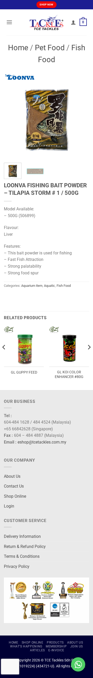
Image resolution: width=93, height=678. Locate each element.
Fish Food (64, 286)
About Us (12, 476)
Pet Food (50, 47)
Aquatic (49, 286)
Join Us (76, 646)
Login (9, 506)
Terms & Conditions (22, 556)
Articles (37, 650)
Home (18, 47)
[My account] (73, 22)
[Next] (81, 116)
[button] (9, 22)
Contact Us (14, 486)
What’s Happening (26, 646)
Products (55, 642)
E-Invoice (56, 650)
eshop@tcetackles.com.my (42, 442)
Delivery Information (22, 536)
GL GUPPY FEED (24, 372)
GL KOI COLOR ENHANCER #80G (69, 374)
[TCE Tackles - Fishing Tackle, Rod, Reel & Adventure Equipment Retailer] (46, 22)
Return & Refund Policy (25, 546)
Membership (56, 646)
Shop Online (15, 496)
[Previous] (12, 116)
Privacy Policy (16, 566)
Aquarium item (31, 286)
